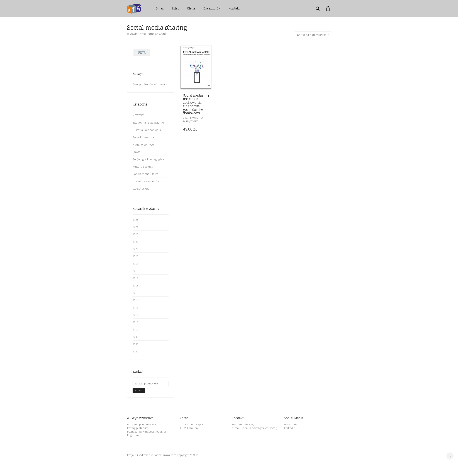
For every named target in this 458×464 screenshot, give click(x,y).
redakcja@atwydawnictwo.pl (260, 428)
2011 (135, 322)
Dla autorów (212, 8)
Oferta (191, 8)
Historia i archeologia (147, 130)
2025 (135, 219)
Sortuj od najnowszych (312, 35)
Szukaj (139, 390)
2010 (135, 329)
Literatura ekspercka (146, 181)
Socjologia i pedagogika (148, 159)
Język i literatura (143, 137)
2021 (186, 118)
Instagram (291, 424)
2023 (135, 234)
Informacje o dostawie (141, 424)
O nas (160, 8)
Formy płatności (137, 428)
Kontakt (234, 8)
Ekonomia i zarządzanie (193, 120)
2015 (135, 293)
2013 (135, 307)
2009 (135, 337)
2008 (135, 344)
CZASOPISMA (141, 188)
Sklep (175, 8)
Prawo (136, 152)
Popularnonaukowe (145, 174)
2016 (135, 285)
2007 (135, 351)
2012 (135, 315)
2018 (135, 271)
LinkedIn (290, 428)
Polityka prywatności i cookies (147, 431)
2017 (135, 278)
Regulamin (134, 435)
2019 (135, 263)
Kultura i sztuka (143, 166)
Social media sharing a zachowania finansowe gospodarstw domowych (193, 104)
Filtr (142, 52)
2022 (135, 241)
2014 (135, 300)
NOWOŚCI (138, 115)
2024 (135, 227)
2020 (135, 256)
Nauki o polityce (143, 144)
